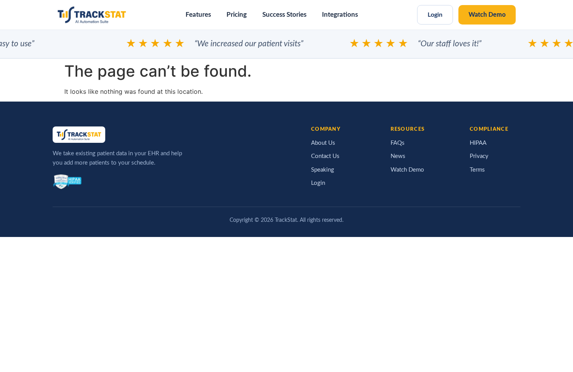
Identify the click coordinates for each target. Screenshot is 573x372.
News (398, 156)
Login (435, 15)
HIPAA (478, 143)
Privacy (479, 156)
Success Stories (284, 15)
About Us (323, 143)
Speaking (322, 170)
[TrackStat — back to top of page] (91, 15)
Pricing (236, 15)
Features (198, 15)
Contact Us (325, 156)
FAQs (398, 143)
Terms (477, 170)
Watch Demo (487, 15)
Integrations (340, 15)
